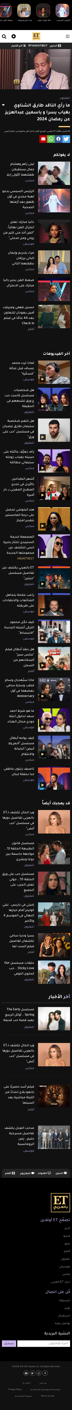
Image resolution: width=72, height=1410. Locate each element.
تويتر (67, 1308)
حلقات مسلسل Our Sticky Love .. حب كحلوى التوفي (19, 968)
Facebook (45, 1373)
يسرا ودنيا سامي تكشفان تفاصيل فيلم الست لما (21, 941)
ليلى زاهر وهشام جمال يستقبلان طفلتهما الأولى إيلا (20, 170)
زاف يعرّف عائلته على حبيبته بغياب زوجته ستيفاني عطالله (18, 457)
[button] (66, 139)
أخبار (67, 1228)
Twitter (33, 1373)
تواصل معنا (62, 1323)
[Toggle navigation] (67, 36)
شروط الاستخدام (23, 1396)
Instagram (39, 1373)
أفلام (31, 329)
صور (67, 1244)
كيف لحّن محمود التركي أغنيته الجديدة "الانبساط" (19, 628)
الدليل (53, 46)
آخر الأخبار (16, 46)
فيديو (13, 36)
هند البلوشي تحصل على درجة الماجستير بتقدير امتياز (19, 515)
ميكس (29, 180)
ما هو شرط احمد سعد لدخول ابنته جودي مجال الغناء (20, 716)
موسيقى (28, 244)
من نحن (43, 1383)
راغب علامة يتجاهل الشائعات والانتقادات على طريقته (18, 600)
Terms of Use (47, 1396)
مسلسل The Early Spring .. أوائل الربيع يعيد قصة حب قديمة (18, 1015)
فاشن (66, 1274)
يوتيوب (26, 1373)
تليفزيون (65, 98)
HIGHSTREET (39, 46)
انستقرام (64, 1316)
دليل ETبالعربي (60, 1282)
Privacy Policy (15, 1390)
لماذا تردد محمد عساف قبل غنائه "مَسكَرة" (21, 368)
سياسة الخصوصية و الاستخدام (46, 1390)
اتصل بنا (26, 1383)
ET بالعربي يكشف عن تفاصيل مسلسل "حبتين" (18, 573)
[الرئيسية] (36, 36)
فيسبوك (64, 1300)
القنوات (42, 1173)
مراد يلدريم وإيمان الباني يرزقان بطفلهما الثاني (21, 258)
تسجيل (9, 1343)
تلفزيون (65, 1259)
